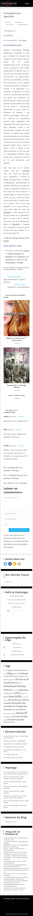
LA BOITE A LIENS (16, 607)
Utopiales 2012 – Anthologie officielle (16, 386)
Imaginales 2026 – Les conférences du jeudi (15, 744)
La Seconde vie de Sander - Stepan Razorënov (16, 841)
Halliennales (15, 690)
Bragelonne (15, 674)
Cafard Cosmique (14, 253)
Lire (25, 259)
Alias (5, 791)
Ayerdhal (26, 171)
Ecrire (17, 682)
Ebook (11, 682)
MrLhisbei (9, 269)
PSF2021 (10, 713)
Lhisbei (8, 22)
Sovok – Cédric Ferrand (16, 395)
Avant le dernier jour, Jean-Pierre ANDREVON (16, 881)
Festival (8, 689)
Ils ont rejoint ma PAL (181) (11, 754)
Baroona (6, 796)
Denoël (26, 676)
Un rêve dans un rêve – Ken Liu (12, 874)
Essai (21, 683)
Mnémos (6, 700)
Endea (20, 262)
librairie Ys (22, 256)
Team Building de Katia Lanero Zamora (14, 884)
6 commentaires (22, 24)
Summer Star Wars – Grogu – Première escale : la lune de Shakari (16, 773)
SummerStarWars (20, 716)
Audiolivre (22, 670)
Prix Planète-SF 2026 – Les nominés (13, 757)
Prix (24, 709)
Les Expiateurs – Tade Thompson (12, 857)
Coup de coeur (18, 676)
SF (17, 269)
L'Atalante (22, 693)
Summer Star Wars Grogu (16, 596)
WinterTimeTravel (9, 722)
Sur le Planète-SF (12, 833)
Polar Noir (9, 259)
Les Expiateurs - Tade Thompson (12, 856)
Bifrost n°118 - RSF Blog (17, 483)
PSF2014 (6, 713)
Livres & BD (9, 24)
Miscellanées (24, 697)
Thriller (20, 269)
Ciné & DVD (8, 676)
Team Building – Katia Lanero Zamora (14, 747)
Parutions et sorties (13, 709)
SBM (5, 429)
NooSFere (9, 256)
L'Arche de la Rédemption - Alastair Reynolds (16, 838)
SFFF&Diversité (8, 717)
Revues (14, 713)
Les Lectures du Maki (9, 772)
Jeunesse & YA (9, 693)
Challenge (23, 673)
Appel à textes (13, 670)
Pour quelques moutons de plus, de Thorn (15, 861)
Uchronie (11, 719)
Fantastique (10, 686)
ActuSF (5, 670)
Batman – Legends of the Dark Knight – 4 (15, 848)
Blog (9, 673)
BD (27, 670)
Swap (5, 720)
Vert (5, 777)
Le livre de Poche (20, 267)
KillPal (17, 693)
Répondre (21, 416)
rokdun (6, 416)
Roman (14, 269)
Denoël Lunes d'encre (9, 679)
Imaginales (23, 690)
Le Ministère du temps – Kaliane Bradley (14, 741)
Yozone (26, 250)
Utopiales (20, 719)
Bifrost (5, 674)
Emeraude (11, 262)
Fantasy (21, 686)
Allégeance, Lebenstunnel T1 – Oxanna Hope (16, 339)
